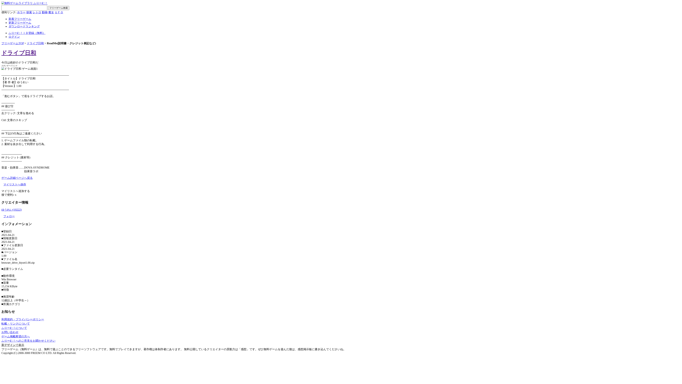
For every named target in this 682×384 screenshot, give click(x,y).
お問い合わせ (9, 332)
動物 (45, 12)
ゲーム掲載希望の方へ (15, 336)
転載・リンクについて (15, 323)
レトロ (37, 12)
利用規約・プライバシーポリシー (22, 319)
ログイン (14, 36)
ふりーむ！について (14, 327)
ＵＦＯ (59, 12)
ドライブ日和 (35, 43)
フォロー (9, 216)
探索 (29, 12)
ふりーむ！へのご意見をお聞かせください (28, 340)
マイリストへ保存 (14, 184)
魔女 (51, 12)
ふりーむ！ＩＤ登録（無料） (27, 32)
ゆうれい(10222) (11, 209)
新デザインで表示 (12, 344)
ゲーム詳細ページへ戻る (17, 177)
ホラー (21, 12)
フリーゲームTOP (12, 43)
